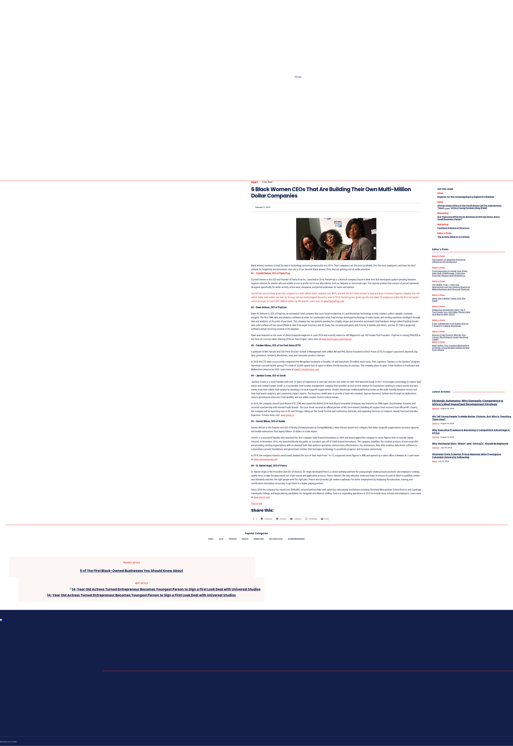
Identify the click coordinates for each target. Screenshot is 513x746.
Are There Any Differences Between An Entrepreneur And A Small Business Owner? (468, 218)
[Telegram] (508, 160)
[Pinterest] (397, 207)
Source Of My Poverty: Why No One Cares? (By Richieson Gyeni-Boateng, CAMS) (450, 337)
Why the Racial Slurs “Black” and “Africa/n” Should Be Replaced (470, 443)
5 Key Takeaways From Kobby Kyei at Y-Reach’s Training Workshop (450, 324)
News (254, 182)
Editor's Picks (444, 233)
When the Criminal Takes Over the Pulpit (448, 299)
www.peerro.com (262, 497)
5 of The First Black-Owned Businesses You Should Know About (131, 571)
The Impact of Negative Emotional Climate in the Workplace (448, 260)
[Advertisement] (452, 368)
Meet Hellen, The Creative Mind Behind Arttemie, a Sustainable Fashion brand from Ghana (450, 347)
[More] (416, 207)
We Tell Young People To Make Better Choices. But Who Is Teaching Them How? (471, 418)
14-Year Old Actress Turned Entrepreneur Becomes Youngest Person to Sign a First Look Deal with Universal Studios (141, 595)
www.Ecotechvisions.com (306, 369)
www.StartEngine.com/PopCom (337, 339)
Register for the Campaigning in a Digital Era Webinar (465, 196)
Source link (256, 503)
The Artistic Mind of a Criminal (453, 236)
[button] (489, 160)
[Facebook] (499, 160)
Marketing (442, 213)
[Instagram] (502, 160)
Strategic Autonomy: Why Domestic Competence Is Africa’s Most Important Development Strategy (467, 402)
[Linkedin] (505, 160)
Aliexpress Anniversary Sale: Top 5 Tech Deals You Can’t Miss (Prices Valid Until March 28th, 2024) (451, 312)
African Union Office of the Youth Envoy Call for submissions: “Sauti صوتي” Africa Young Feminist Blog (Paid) (469, 206)
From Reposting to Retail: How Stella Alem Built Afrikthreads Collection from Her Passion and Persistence (449, 273)
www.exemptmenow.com (265, 459)
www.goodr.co (287, 415)
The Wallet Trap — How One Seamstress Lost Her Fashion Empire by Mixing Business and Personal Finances (451, 287)
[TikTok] (505, 741)
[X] (387, 207)
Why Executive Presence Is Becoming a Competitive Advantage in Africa (471, 431)
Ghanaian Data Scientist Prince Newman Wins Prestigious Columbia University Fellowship (466, 456)
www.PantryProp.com (333, 301)
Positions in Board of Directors (453, 228)
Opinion (435, 409)
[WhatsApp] (407, 207)
